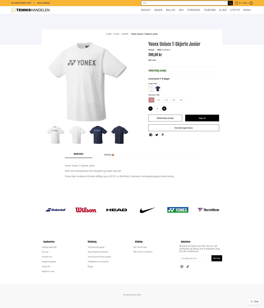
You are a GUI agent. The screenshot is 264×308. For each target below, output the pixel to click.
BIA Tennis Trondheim (143, 252)
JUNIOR (124, 34)
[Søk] (230, 3)
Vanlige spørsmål (49, 247)
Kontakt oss (47, 257)
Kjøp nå (202, 118)
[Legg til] (164, 108)
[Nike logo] (147, 209)
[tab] (78, 155)
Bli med (217, 258)
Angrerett (46, 266)
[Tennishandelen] (30, 10)
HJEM (108, 34)
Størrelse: (153, 95)
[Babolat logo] (55, 210)
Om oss (45, 252)
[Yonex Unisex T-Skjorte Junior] (55, 135)
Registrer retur (48, 271)
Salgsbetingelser (49, 261)
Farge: (152, 84)
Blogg (90, 266)
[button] (241, 3)
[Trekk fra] (150, 108)
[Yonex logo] (178, 210)
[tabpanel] (132, 172)
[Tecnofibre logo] (208, 210)
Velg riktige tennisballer (98, 252)
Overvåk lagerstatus (183, 128)
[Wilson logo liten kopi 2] (86, 209)
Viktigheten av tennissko (98, 261)
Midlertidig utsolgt (165, 118)
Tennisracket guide (96, 247)
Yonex (151, 50)
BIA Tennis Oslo (140, 247)
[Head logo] (116, 210)
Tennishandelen (129, 295)
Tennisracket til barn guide (99, 257)
